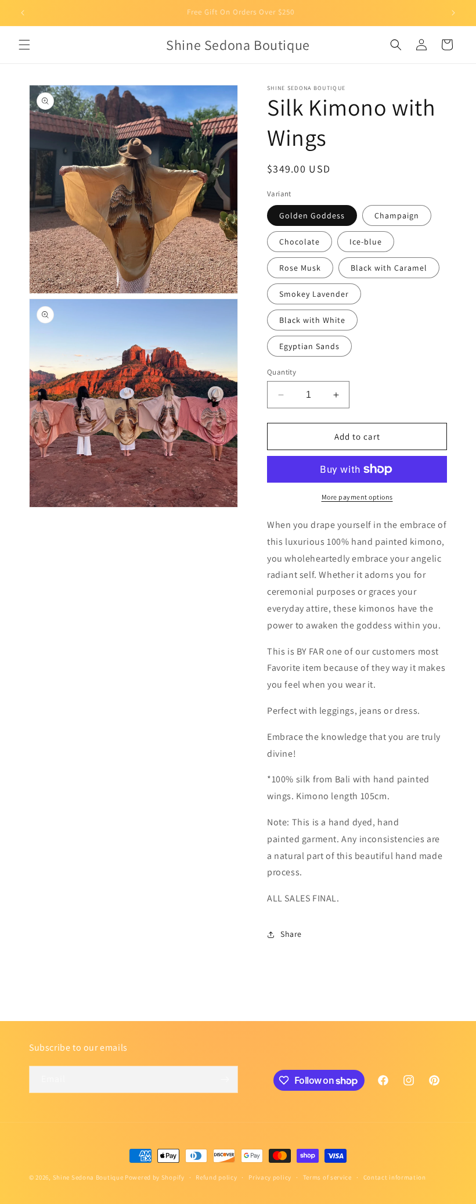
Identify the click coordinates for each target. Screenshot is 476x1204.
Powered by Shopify (155, 1177)
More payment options (357, 497)
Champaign (396, 215)
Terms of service (327, 1177)
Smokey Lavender (314, 294)
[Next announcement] (453, 13)
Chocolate (299, 241)
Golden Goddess (312, 215)
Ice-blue (365, 241)
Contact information (394, 1177)
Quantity (281, 372)
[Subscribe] (224, 1079)
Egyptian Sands (309, 346)
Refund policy (216, 1177)
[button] (24, 44)
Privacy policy (269, 1177)
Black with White (312, 320)
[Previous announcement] (22, 13)
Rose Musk (300, 268)
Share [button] (291, 934)
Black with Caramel (389, 268)
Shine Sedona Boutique (88, 1177)
